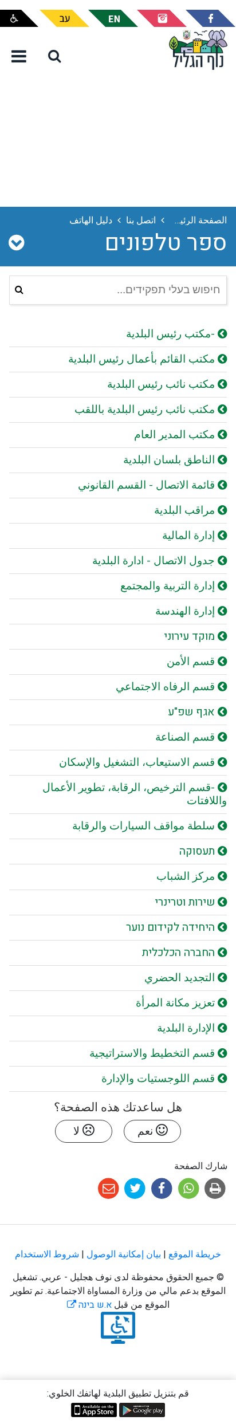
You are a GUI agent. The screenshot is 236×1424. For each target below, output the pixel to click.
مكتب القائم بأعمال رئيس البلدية (143, 359)
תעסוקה (198, 851)
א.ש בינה (89, 1305)
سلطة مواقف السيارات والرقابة (145, 826)
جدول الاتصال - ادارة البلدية (155, 561)
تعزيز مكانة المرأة (177, 1003)
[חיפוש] (54, 56)
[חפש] (19, 290)
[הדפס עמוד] (213, 1188)
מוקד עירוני (191, 636)
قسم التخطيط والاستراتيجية (153, 1053)
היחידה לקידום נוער (172, 927)
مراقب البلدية (186, 510)
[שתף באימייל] (108, 1188)
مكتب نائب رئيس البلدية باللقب (146, 410)
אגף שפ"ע (193, 712)
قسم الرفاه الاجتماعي (167, 687)
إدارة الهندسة (186, 611)
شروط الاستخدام (47, 1254)
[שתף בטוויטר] (133, 1188)
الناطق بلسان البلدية (170, 460)
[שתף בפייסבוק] (160, 1188)
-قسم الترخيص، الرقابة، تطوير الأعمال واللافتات (134, 794)
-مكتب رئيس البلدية (172, 334)
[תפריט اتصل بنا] (16, 243)
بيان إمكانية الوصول (123, 1254)
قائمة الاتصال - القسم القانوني (148, 485)
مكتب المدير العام (176, 435)
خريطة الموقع (194, 1254)
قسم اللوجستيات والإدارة (159, 1079)
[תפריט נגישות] (19, 18)
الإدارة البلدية (187, 1028)
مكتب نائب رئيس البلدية (162, 384)
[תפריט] (18, 57)
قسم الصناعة (186, 737)
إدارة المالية (190, 536)
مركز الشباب (187, 876)
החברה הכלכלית (180, 953)
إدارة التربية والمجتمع (169, 586)
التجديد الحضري (181, 978)
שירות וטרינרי (186, 902)
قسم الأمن (192, 662)
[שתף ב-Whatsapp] (187, 1188)
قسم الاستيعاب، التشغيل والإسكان (138, 762)
